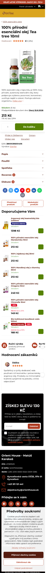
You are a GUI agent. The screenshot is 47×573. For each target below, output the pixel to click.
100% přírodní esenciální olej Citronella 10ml (24, 301)
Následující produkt (33, 203)
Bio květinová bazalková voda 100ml (25, 320)
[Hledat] (29, 13)
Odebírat (34, 426)
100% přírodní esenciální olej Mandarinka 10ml (24, 238)
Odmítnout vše (23, 562)
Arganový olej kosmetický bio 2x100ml (25, 219)
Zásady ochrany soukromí (23, 548)
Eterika (13, 146)
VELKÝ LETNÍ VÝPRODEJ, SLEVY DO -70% (22, 2)
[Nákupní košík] (36, 13)
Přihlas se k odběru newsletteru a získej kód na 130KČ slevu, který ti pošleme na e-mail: (22, 417)
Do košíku (29, 126)
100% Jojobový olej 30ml (22, 254)
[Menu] (42, 13)
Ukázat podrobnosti (23, 568)
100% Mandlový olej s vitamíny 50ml (25, 268)
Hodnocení (6, 41)
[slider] (18, 41)
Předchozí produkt (12, 203)
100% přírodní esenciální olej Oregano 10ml (24, 285)
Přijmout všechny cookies (23, 555)
